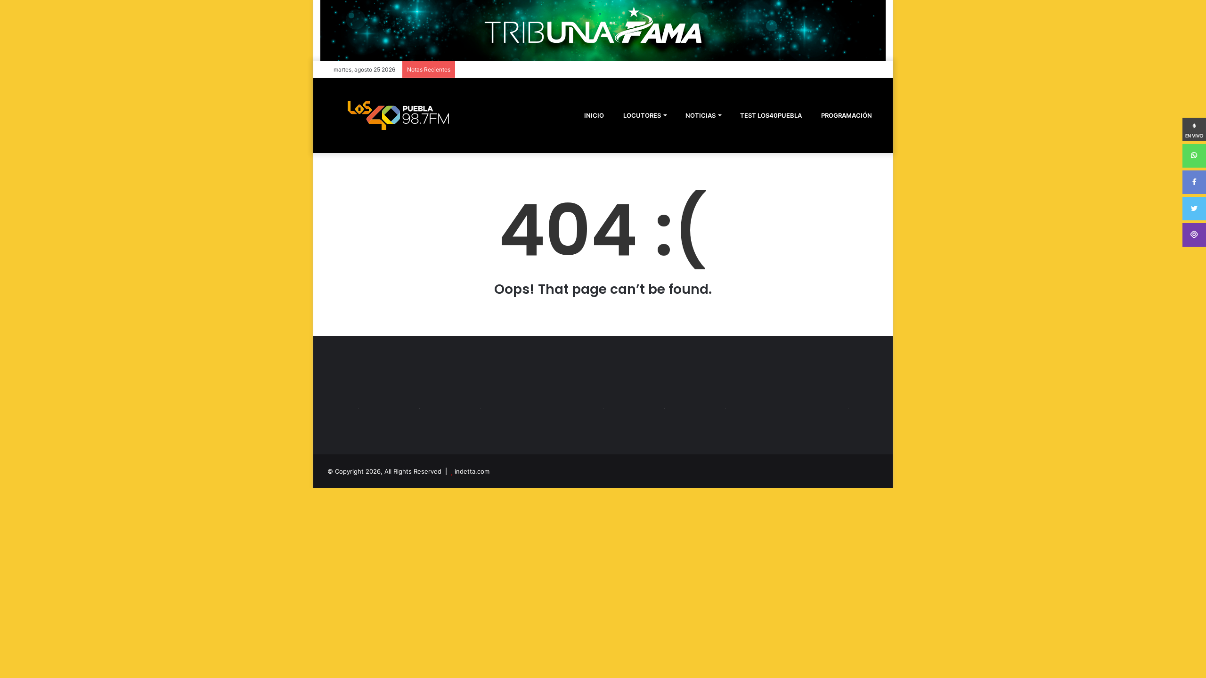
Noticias (700, 115)
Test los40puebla (770, 115)
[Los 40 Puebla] (398, 115)
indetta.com (472, 471)
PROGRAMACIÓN (846, 115)
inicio (594, 115)
